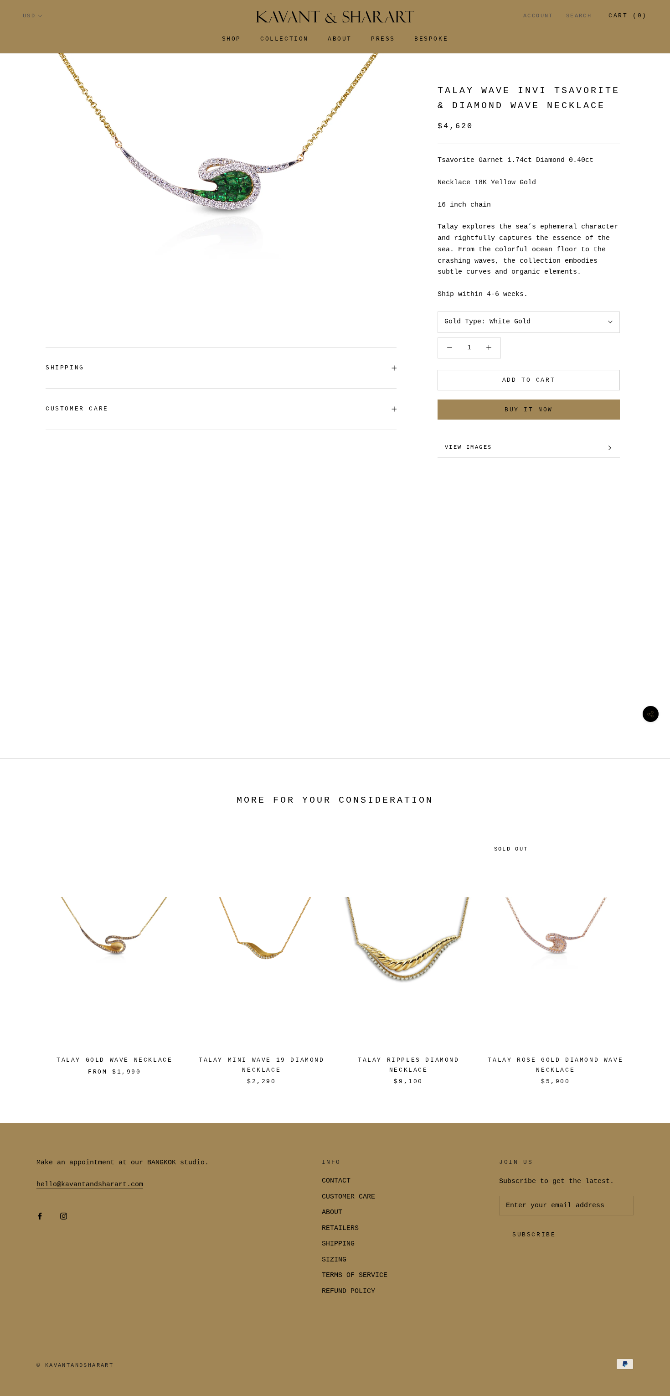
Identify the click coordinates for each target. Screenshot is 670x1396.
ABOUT (332, 1212)
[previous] (28, 953)
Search (579, 16)
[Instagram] (63, 1217)
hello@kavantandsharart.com (89, 1184)
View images (468, 447)
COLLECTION (284, 39)
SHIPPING (65, 367)
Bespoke (431, 39)
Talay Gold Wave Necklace (114, 1060)
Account (538, 16)
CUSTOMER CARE (348, 1197)
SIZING (334, 1260)
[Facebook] (39, 1217)
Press (383, 39)
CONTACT (336, 1181)
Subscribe (534, 1234)
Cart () (627, 15)
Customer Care (77, 408)
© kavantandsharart (74, 1365)
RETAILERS (340, 1228)
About (340, 39)
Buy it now (529, 409)
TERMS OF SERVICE (354, 1275)
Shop (231, 39)
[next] (641, 953)
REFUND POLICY (348, 1291)
